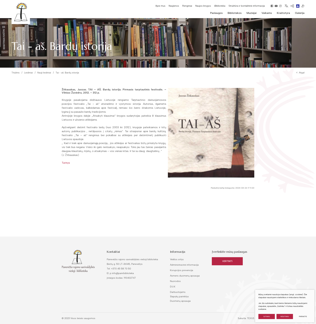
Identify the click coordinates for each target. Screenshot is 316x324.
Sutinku (266, 316)
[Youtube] (276, 6)
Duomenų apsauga (180, 301)
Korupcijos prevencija (181, 270)
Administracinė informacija (184, 264)
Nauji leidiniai (44, 72)
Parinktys (303, 316)
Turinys (66, 162)
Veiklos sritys (177, 259)
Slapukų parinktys (179, 296)
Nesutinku (284, 316)
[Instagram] (280, 6)
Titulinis (16, 72)
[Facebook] (272, 6)
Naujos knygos (203, 5)
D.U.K (172, 286)
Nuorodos (175, 281)
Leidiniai (28, 72)
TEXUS (250, 318)
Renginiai (187, 5)
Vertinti (227, 261)
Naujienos (174, 5)
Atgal (301, 72)
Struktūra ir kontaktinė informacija (247, 5)
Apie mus (160, 5)
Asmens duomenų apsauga (185, 275)
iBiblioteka (219, 5)
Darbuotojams (177, 292)
